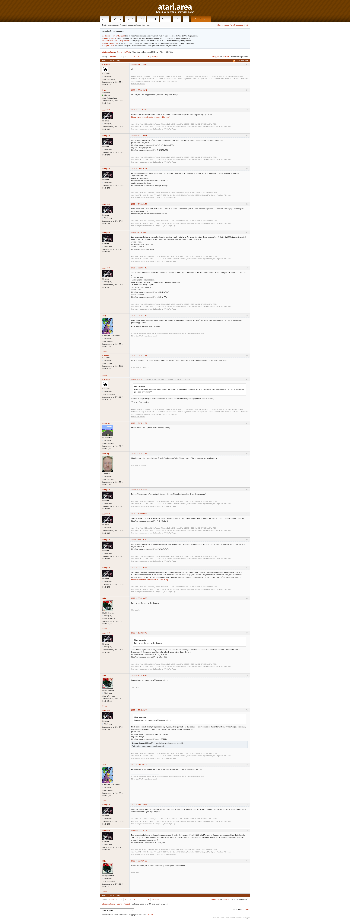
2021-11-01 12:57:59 (139, 423)
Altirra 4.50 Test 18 (109, 38)
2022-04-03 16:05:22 (139, 861)
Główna (104, 19)
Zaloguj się (215, 57)
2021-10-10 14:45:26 (139, 232)
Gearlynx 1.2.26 (108, 46)
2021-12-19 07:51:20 (139, 539)
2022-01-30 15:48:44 (139, 710)
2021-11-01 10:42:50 (139, 316)
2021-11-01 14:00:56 (139, 489)
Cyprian (106, 64)
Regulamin (130, 19)
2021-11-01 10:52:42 (139, 356)
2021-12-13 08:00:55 (139, 514)
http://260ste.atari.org (138, 83)
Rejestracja (153, 19)
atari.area (175, 7)
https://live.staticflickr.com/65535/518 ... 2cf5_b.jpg (149, 580)
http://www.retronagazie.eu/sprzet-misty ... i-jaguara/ (150, 117)
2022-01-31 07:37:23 (139, 765)
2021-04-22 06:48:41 (139, 90)
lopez (104, 90)
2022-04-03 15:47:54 (139, 830)
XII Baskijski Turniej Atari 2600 (113, 36)
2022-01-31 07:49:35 (139, 805)
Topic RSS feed (242, 61)
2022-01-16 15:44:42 (139, 633)
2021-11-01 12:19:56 (139, 379)
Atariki (177, 19)
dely (104, 316)
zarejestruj (227, 57)
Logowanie (165, 19)
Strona (104, 351)
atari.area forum (108, 52)
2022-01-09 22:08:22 (139, 598)
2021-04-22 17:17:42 (139, 110)
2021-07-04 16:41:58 (139, 204)
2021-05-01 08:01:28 (139, 169)
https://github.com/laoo (138, 465)
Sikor (104, 598)
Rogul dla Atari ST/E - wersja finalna (115, 41)
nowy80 (106, 110)
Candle (105, 356)
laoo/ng (106, 453)
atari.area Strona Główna (201, 19)
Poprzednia (113, 57)
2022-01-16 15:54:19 (139, 676)
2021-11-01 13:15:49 (139, 454)
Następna (155, 57)
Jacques (106, 423)
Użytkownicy (117, 19)
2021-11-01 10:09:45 (139, 268)
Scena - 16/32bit (123, 52)
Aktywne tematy (223, 25)
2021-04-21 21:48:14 (139, 64)
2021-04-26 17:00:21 (139, 135)
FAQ (186, 19)
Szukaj (141, 19)
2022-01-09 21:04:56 (139, 568)
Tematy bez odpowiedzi (239, 25)
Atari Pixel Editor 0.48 (110, 43)
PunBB (247, 909)
